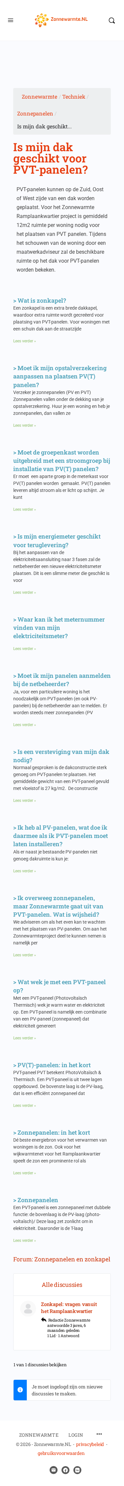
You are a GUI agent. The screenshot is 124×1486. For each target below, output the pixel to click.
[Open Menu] (11, 19)
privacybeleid (90, 1444)
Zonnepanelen (35, 113)
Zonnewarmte (39, 96)
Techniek (73, 96)
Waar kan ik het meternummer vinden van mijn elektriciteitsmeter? (59, 627)
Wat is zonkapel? (42, 300)
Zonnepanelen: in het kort (54, 1132)
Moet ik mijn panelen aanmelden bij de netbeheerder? (62, 680)
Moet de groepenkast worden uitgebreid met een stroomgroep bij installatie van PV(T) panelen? (61, 460)
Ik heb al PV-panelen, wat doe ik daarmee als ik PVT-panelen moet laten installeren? (60, 835)
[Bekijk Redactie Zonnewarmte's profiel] (28, 1309)
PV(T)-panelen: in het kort (54, 1065)
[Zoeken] (112, 20)
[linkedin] (77, 1470)
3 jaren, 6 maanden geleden (66, 1328)
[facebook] (65, 1470)
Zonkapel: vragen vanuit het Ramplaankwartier (69, 1307)
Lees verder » (24, 341)
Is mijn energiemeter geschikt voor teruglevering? (57, 540)
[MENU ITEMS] (99, 1434)
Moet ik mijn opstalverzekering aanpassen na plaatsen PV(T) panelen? (59, 376)
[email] (54, 1470)
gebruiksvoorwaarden (61, 1453)
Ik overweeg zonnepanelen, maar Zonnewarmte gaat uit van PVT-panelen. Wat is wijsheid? (58, 906)
